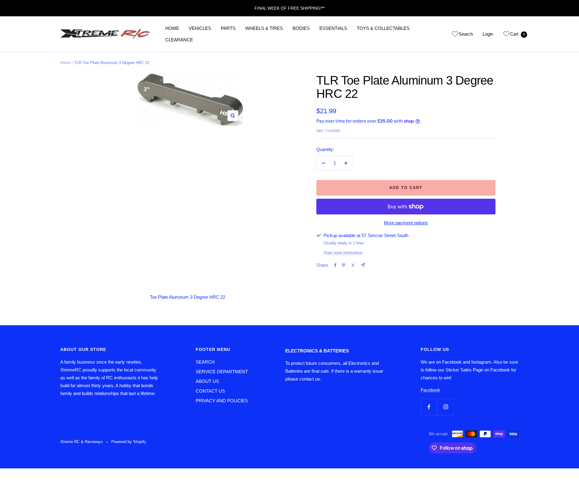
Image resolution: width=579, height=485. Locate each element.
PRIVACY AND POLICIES (222, 400)
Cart (517, 34)
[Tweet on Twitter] (353, 265)
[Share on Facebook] (335, 265)
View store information (343, 252)
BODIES (301, 28)
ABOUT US (207, 381)
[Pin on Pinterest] (343, 265)
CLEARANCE (179, 39)
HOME (172, 28)
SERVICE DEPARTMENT (222, 371)
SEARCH (205, 362)
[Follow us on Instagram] (445, 407)
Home (65, 62)
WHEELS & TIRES (264, 28)
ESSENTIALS (333, 28)
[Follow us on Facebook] (429, 407)
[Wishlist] (455, 35)
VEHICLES (200, 28)
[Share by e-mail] (363, 265)
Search (466, 34)
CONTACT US (210, 390)
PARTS (228, 28)
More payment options (406, 222)
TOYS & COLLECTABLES (383, 28)
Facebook (430, 390)
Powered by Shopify (128, 441)
